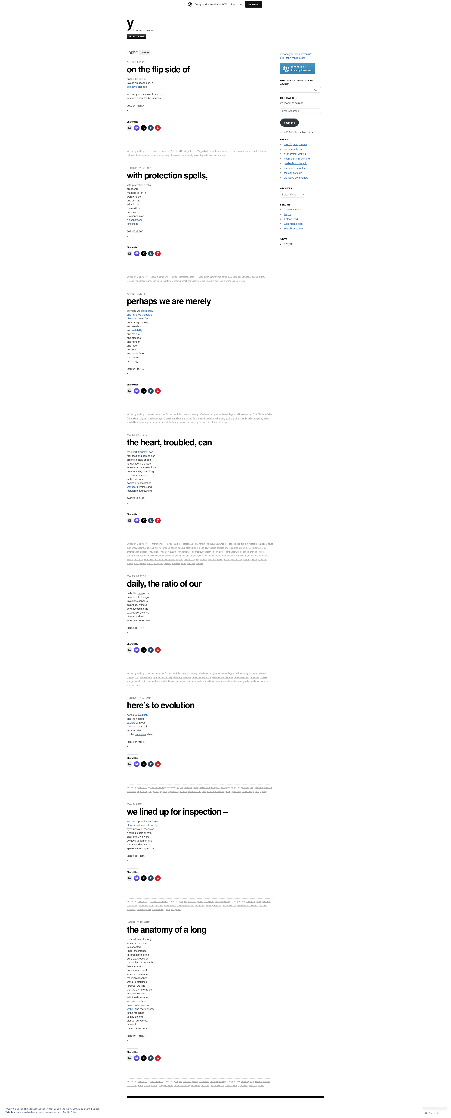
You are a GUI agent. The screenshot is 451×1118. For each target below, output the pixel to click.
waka (222, 155)
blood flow (203, 547)
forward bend (170, 905)
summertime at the (295, 168)
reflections (204, 414)
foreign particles (152, 681)
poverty (194, 422)
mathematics (231, 681)
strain (136, 563)
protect (183, 280)
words (242, 280)
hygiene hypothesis (177, 791)
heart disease (228, 555)
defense (187, 677)
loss (139, 422)
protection (192, 280)
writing (222, 414)
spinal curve (157, 909)
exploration (142, 791)
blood (195, 547)
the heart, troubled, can (169, 442)
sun (235, 1085)
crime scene (243, 551)
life (180, 414)
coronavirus (215, 276)
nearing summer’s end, (297, 158)
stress (143, 563)
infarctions (263, 555)
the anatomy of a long (166, 929)
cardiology (253, 547)
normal (217, 905)
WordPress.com (293, 228)
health (212, 555)
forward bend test (185, 905)
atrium (174, 547)
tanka (216, 155)
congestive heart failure (213, 551)
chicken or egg (156, 418)
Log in (287, 214)
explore (131, 722)
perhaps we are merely (169, 301)
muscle (150, 559)
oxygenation (201, 559)
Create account (293, 209)
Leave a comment (159, 151)
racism (202, 422)
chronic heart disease (137, 551)
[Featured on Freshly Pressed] (297, 73)
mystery (165, 155)
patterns (212, 559)
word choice (232, 280)
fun (150, 791)
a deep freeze (135, 220)
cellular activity (165, 677)
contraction (231, 551)
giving (222, 418)
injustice (265, 418)
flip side (255, 151)
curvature (143, 905)
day (252, 1081)
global (229, 418)
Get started (253, 4)
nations (161, 422)
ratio (140, 593)
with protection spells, (167, 175)
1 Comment (156, 673)
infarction (252, 555)
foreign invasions (135, 681)
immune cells (181, 681)
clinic (259, 901)
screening (131, 909)
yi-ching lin (142, 151)
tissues (167, 563)
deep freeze (243, 276)
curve (151, 905)
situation (262, 559)
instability (137, 330)
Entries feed (291, 219)
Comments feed (293, 223)
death (234, 276)
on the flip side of (158, 69)
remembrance (243, 905)
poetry (190, 155)
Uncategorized (187, 151)
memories (200, 905)
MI (145, 559)
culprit (261, 551)
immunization (194, 791)
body (137, 677)
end (184, 555)
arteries (166, 547)
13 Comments (157, 787)
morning (205, 1085)
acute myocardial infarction (254, 543)
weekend (253, 1085)
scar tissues (236, 559)
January (154, 1085)
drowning (170, 555)
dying (261, 276)
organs (179, 559)
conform (266, 901)
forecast (130, 280)
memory (209, 905)
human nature (143, 155)
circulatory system (168, 551)
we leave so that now (296, 177)
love (159, 155)
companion (183, 551)
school (254, 905)
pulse (220, 559)
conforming (132, 905)
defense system (241, 677)
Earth (140, 1085)
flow (201, 555)
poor (188, 422)
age (147, 547)
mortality (153, 422)
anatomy (244, 673)
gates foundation (206, 418)
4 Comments (156, 543)
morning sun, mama (295, 144)
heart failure (241, 555)
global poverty (240, 418)
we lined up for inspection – (177, 811)
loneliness (140, 280)
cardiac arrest (223, 547)
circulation (153, 551)
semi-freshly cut (293, 149)
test (172, 909)
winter (261, 1085)
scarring (247, 559)
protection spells (206, 280)
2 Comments (156, 1081)
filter (196, 555)
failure (190, 555)
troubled (142, 452)
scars (254, 559)
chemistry (177, 677)
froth (195, 418)
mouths (131, 726)
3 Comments (156, 414)
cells (155, 677)
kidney (130, 559)
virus (138, 684)
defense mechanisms (222, 677)
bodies (212, 547)
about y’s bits (136, 36)
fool (206, 555)
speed (130, 563)
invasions (219, 681)
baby (252, 787)
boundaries (215, 151)
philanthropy (172, 422)
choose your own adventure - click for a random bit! (297, 56)
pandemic (151, 280)
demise (145, 555)
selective (132, 86)
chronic (262, 547)
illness (171, 681)
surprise (131, 684)
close (224, 151)
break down (146, 677)
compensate (195, 551)
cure (230, 151)
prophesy (174, 280)
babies (245, 787)
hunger (256, 418)
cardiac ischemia (239, 547)
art (176, 414)
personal (187, 414)
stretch (150, 563)
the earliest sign (293, 173)
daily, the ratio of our (164, 583)
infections (209, 681)
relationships (257, 681)
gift (216, 418)
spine (167, 909)
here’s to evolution (160, 705)
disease (247, 151)
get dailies (288, 98)
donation (176, 418)
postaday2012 (229, 905)
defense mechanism (201, 677)
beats (180, 547)
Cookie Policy (69, 1111)
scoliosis (263, 905)
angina (158, 547)
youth (178, 909)
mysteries (140, 734)
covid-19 (226, 276)
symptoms (243, 1085)
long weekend (166, 1085)
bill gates (143, 418)
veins (183, 563)
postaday (198, 155)
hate (250, 418)
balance (262, 673)
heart (218, 555)
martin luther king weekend (187, 1085)
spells (222, 280)
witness (131, 486)
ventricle (191, 563)
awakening (246, 414)
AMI (152, 547)
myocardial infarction (165, 559)
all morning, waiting (295, 153)
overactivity (189, 559)
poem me (289, 122)
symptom (158, 563)
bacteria (253, 673)
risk (216, 280)
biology (187, 547)
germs (156, 791)
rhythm (227, 559)
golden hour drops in (295, 163)
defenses (254, 677)
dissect (266, 1081)
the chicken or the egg (217, 422)
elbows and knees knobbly (142, 825)
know (153, 155)
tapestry (263, 791)
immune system (196, 681)
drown (162, 555)
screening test (144, 909)
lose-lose (138, 559)
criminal (254, 551)
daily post (237, 151)
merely (149, 310)
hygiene (163, 791)
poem (183, 155)
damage (131, 555)
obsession (175, 155)
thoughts (214, 414)
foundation (187, 418)
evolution (142, 715)
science (267, 681)
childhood (250, 901)
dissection (132, 1085)
